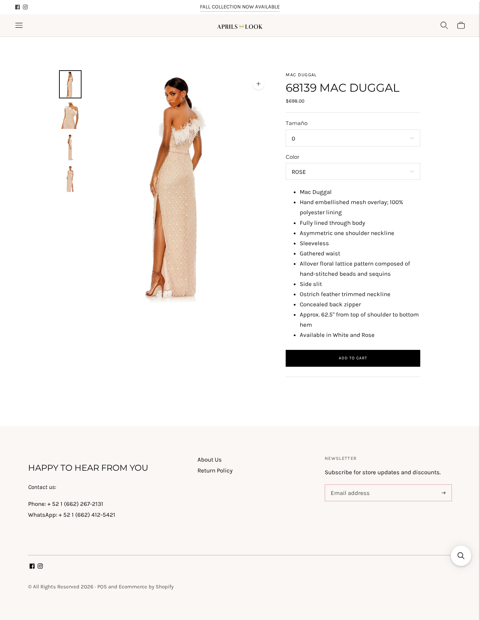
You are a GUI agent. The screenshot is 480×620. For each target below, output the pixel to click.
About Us (209, 459)
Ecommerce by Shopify (146, 586)
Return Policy (215, 470)
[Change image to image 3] (70, 147)
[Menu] (19, 25)
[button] (461, 556)
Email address (349, 485)
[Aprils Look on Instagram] (25, 7)
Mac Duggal (301, 74)
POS (102, 586)
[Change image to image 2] (70, 116)
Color (292, 157)
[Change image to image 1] (70, 84)
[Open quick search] (444, 25)
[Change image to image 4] (70, 178)
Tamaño (296, 123)
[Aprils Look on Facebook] (17, 7)
